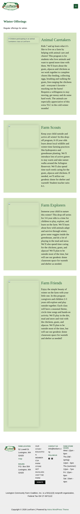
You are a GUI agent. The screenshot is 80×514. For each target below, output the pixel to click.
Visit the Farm (39, 476)
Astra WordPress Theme (58, 509)
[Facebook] (49, 458)
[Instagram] (52, 458)
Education (39, 453)
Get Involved (39, 470)
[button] (40, 482)
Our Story (38, 447)
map (20, 459)
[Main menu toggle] (76, 6)
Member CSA (39, 459)
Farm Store (38, 464)
